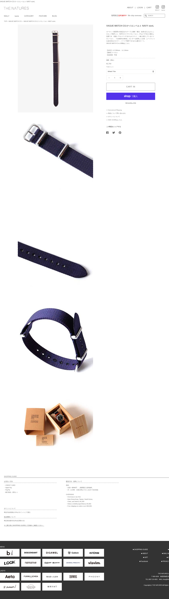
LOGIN (140, 7)
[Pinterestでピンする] (121, 133)
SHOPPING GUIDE (141, 549)
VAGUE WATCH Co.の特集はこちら (118, 43)
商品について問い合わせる (117, 113)
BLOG (54, 16)
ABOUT (130, 7)
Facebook (144, 561)
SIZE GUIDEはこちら (115, 120)
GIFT (146, 557)
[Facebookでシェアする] (108, 133)
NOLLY (6, 16)
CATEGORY (29, 16)
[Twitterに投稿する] (114, 133)
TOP (5, 21)
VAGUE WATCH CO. (15, 21)
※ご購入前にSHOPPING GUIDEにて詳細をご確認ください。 (24, 525)
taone (17, 16)
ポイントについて (114, 116)
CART (149, 7)
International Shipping (115, 110)
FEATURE (43, 16)
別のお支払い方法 (130, 103)
